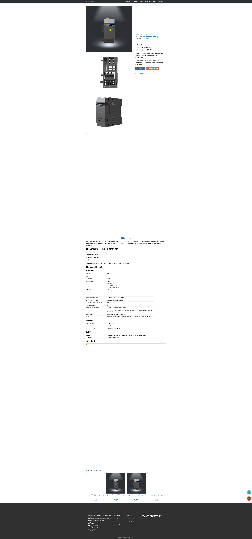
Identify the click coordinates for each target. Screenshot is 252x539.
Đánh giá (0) (128, 238)
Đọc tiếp (95, 499)
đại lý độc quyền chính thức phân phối (149, 241)
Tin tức (154, 1)
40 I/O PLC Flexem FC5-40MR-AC (157, 495)
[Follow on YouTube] (96, 530)
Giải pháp (135, 1)
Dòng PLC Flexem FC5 (124, 263)
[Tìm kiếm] (165, 1)
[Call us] (91, 530)
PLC (141, 34)
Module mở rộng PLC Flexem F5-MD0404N (136, 496)
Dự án (141, 1)
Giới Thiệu (160, 1)
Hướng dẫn (148, 1)
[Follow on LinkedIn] (94, 530)
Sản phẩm (127, 1)
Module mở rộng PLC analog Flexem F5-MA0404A (95, 496)
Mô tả (122, 238)
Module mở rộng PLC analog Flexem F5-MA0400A (115, 496)
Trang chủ (137, 34)
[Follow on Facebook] (89, 530)
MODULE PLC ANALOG (148, 34)
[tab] (123, 238)
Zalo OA (144, 60)
